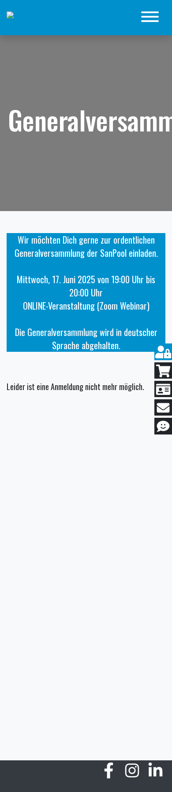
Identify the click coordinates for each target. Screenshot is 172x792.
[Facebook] (109, 772)
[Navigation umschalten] (150, 18)
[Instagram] (132, 772)
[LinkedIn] (155, 772)
